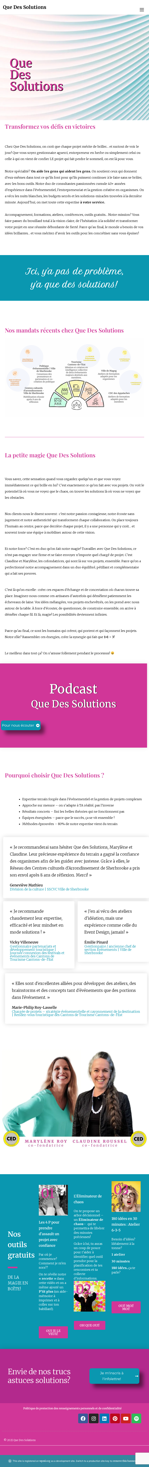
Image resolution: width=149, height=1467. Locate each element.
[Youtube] (126, 1418)
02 (84, 1289)
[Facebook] (83, 1418)
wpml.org (44, 1460)
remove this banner (124, 1460)
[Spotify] (136, 1418)
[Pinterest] (115, 1418)
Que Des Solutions (24, 7)
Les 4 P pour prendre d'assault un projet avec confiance (49, 1234)
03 (121, 1189)
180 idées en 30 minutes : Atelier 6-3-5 (126, 1224)
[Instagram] (94, 1418)
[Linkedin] (104, 1418)
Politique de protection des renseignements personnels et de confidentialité (72, 1408)
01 (48, 1193)
